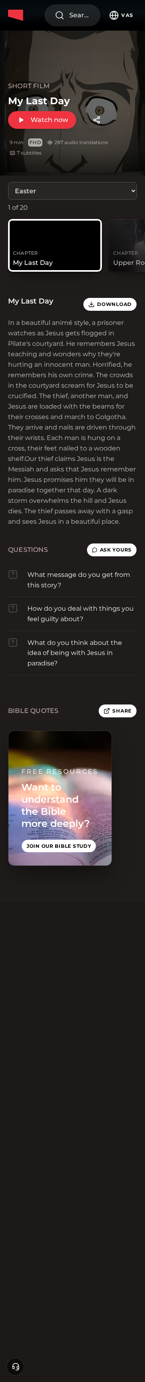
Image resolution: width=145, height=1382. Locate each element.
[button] (112, 550)
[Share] (96, 120)
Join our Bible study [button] (59, 846)
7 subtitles (29, 153)
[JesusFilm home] (17, 15)
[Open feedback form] (15, 1367)
